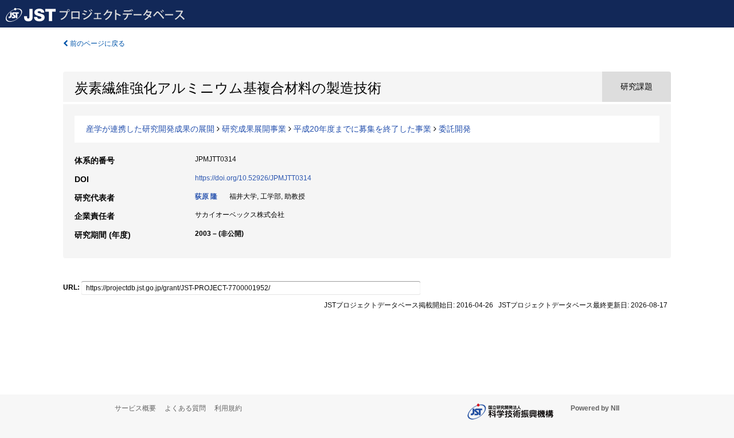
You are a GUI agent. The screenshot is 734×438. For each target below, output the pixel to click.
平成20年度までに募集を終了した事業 (362, 128)
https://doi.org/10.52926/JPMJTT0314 (253, 178)
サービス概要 (135, 408)
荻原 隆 (206, 196)
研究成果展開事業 (254, 128)
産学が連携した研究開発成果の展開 (150, 128)
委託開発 (455, 128)
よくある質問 (185, 408)
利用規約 (228, 408)
